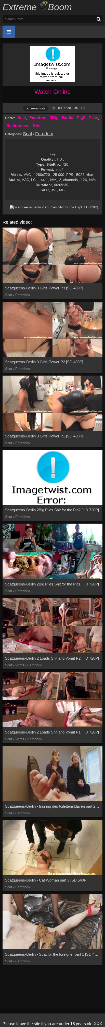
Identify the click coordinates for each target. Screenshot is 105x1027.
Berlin (67, 118)
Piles (93, 118)
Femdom (37, 118)
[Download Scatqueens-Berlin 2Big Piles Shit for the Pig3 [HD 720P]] (54, 207)
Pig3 (81, 118)
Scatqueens (18, 125)
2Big (54, 118)
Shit (37, 125)
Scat (21, 118)
